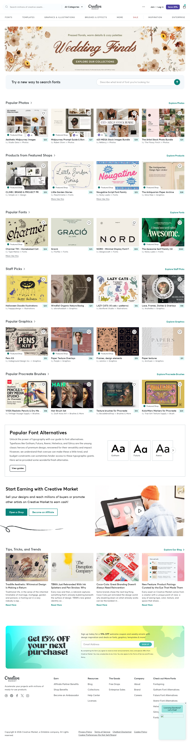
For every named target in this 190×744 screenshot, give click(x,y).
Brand (137, 689)
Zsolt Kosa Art (60, 413)
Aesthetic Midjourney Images (21, 139)
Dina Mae (149, 195)
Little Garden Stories (61, 192)
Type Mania (13, 251)
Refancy (103, 142)
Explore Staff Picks (174, 269)
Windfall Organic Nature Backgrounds (71, 305)
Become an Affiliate (43, 512)
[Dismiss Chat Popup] (185, 703)
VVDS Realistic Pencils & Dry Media (24, 410)
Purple (57, 361)
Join (153, 7)
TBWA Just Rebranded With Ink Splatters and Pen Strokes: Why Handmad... (68, 587)
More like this (57, 199)
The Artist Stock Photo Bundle (157, 139)
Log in (160, 7)
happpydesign (14, 308)
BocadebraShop (106, 413)
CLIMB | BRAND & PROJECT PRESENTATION (29, 192)
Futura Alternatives (165, 695)
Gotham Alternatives (166, 689)
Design (23, 195)
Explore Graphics (175, 321)
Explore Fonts (177, 212)
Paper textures (149, 358)
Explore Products (175, 155)
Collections (93, 689)
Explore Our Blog (173, 549)
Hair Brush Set (58, 410)
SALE (135, 17)
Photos (25, 142)
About (137, 684)
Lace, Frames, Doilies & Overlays (159, 305)
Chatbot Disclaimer (122, 731)
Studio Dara (13, 142)
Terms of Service (139, 654)
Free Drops (114, 684)
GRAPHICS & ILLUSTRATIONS (59, 17)
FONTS (8, 17)
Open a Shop (16, 512)
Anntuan (149, 361)
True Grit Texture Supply (156, 413)
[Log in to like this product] (43, 113)
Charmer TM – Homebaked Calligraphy (26, 248)
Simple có (12, 195)
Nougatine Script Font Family (111, 192)
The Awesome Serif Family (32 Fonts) (161, 248)
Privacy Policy (85, 731)
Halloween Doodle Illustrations (22, 305)
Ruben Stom (59, 142)
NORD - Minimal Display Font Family (115, 248)
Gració (54, 248)
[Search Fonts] (177, 82)
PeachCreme (59, 195)
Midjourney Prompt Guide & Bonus (69, 139)
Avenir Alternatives (165, 700)
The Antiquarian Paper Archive (158, 192)
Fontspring (158, 684)
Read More (11, 605)
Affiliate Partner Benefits (66, 684)
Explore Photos (176, 103)
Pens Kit (10, 358)
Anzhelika (149, 308)
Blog (90, 684)
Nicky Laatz (104, 195)
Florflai (57, 251)
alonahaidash (60, 308)
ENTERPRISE (178, 17)
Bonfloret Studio (106, 308)
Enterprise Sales (117, 689)
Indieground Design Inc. (19, 361)
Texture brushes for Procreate (111, 410)
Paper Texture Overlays (63, 358)
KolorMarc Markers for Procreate (159, 410)
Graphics (160, 195)
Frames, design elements (109, 358)
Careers (138, 695)
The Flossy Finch (152, 142)
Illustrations (29, 308)
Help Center (94, 695)
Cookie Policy (140, 731)
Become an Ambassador (66, 695)
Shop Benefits (61, 689)
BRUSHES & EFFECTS (96, 17)
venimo (102, 361)
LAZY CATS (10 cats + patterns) (112, 305)
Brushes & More (40, 413)
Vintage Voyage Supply (19, 413)
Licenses (92, 700)
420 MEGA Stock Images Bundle (113, 139)
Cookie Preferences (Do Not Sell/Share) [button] (98, 735)
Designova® (104, 251)
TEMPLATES (28, 17)
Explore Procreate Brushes (170, 374)
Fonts (70, 195)
